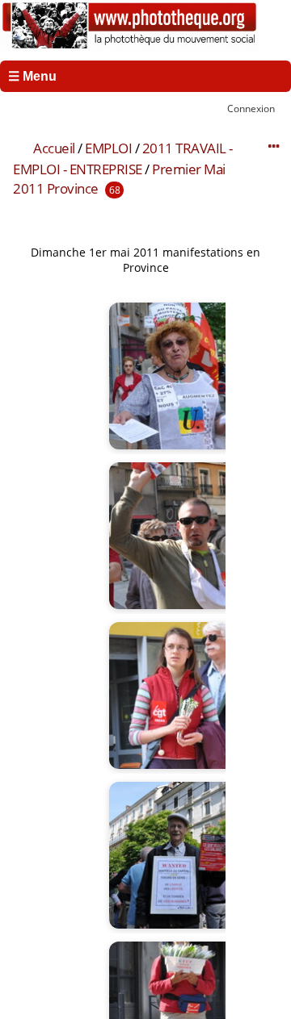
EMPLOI (108, 148)
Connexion (251, 108)
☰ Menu (32, 76)
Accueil (54, 148)
